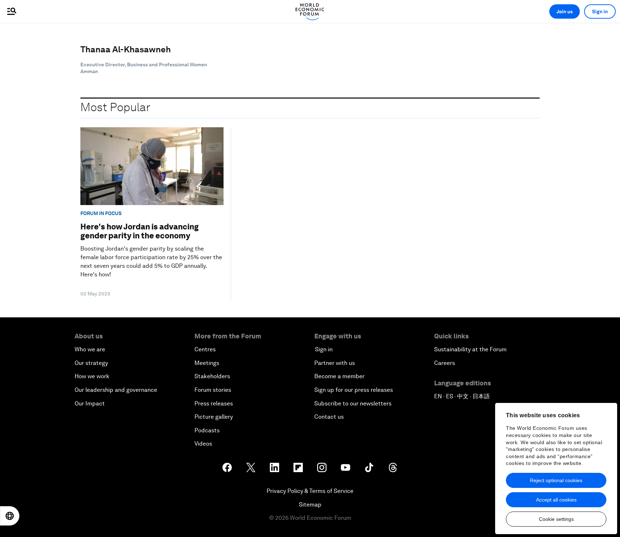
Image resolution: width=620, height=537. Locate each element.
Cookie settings (556, 519)
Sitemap (310, 504)
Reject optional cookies (556, 480)
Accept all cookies (556, 500)
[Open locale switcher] (9, 516)
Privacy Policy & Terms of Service (310, 491)
